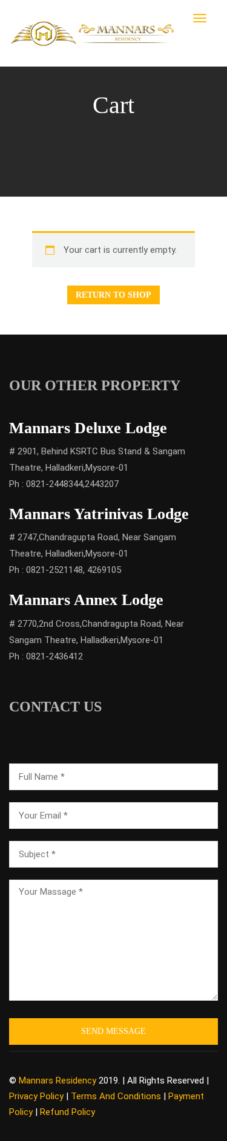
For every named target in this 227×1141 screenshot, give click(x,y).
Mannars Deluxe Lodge (88, 428)
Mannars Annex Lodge (86, 600)
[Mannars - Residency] (93, 33)
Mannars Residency (57, 1080)
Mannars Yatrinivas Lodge (99, 514)
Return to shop (113, 294)
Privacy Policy (36, 1096)
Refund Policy (67, 1112)
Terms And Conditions (116, 1096)
